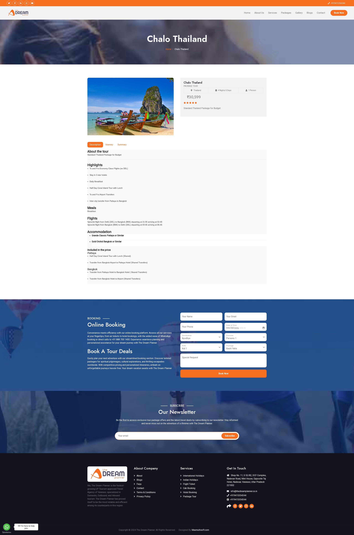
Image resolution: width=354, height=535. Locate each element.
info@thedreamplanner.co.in (243, 491)
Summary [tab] (122, 144)
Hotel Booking (190, 492)
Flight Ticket (189, 484)
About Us (259, 12)
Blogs (310, 12)
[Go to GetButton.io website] (6, 532)
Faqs (138, 484)
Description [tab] (95, 144)
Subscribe (230, 435)
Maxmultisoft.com (200, 530)
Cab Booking (189, 488)
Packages (286, 12)
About (139, 475)
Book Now (339, 12)
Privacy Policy (143, 496)
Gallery (299, 12)
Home (247, 12)
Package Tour (189, 496)
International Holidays (193, 475)
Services (272, 12)
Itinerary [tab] (109, 144)
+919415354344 (238, 495)
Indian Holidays (190, 480)
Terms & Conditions (146, 492)
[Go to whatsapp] (6, 527)
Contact (321, 12)
